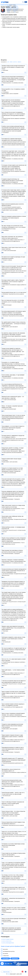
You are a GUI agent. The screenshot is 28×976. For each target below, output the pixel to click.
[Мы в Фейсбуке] (25, 972)
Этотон (8, 973)
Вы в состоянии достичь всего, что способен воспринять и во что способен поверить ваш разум (13, 302)
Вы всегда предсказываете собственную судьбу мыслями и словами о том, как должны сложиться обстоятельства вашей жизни (14, 312)
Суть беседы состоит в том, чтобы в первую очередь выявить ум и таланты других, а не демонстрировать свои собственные (13, 876)
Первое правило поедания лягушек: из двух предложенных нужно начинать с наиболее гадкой (12, 736)
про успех (5, 949)
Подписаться (22, 963)
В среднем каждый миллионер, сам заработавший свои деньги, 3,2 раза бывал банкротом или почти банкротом (12, 180)
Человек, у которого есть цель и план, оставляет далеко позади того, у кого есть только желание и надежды (14, 909)
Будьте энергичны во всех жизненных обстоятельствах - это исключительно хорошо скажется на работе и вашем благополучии (13, 101)
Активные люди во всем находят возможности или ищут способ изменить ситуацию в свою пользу (13, 67)
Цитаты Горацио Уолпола (7, 939)
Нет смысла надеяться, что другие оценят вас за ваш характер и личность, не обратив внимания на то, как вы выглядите (14, 649)
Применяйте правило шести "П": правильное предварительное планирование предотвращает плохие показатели (14, 760)
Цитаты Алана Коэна (6, 941)
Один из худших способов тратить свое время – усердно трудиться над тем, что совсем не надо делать (13, 693)
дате (8, 61)
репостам (15, 61)
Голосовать (6, 958)
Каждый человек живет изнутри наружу (11, 458)
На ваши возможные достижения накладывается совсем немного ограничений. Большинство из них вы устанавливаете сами (14, 570)
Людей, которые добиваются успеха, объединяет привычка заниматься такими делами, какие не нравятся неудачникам (14, 539)
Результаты (15, 958)
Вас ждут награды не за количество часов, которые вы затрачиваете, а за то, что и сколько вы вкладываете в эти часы (14, 227)
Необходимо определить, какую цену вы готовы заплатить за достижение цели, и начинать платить (13, 638)
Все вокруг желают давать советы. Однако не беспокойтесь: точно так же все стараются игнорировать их (13, 281)
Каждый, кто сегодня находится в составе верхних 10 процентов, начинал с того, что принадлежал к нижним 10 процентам (12, 469)
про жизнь (5, 953)
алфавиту (19, 61)
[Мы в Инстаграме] (22, 972)
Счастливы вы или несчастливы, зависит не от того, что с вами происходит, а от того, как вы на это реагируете (14, 889)
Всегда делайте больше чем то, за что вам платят (14, 292)
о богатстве (6, 955)
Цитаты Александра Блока (8, 942)
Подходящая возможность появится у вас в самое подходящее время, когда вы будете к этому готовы (13, 749)
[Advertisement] (14, 44)
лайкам (11, 61)
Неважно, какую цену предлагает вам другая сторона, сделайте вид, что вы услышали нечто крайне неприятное (13, 628)
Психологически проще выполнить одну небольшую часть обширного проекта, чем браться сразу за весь (12, 781)
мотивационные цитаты (9, 951)
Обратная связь (6, 971)
